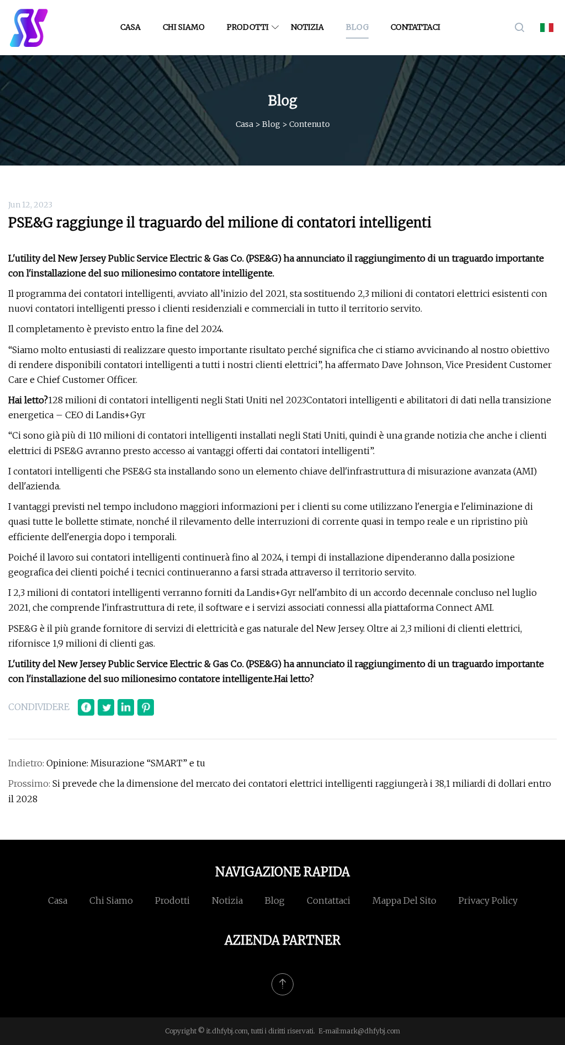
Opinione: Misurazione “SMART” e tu (125, 763)
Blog (357, 27)
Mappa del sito (404, 900)
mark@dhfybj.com (370, 1031)
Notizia (307, 27)
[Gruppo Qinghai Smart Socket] (29, 27)
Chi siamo (184, 27)
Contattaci (415, 27)
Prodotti (248, 27)
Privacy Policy (488, 900)
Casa (130, 27)
